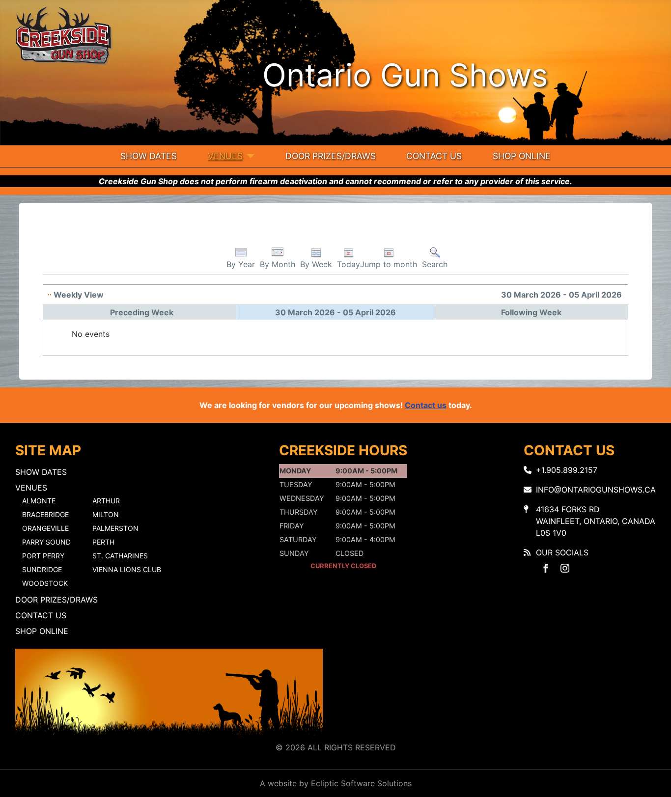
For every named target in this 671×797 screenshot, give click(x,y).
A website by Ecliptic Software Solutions (336, 783)
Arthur (106, 500)
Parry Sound (46, 542)
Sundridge (42, 569)
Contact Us (434, 156)
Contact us (426, 405)
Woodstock (45, 583)
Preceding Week (141, 312)
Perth (103, 542)
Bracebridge (45, 514)
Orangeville (45, 528)
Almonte (39, 500)
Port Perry (43, 555)
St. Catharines (120, 555)
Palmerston (115, 528)
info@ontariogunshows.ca (596, 490)
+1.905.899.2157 (566, 470)
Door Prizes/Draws (330, 156)
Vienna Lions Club (126, 569)
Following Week (531, 312)
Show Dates (148, 156)
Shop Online (522, 156)
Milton (105, 514)
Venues (225, 156)
